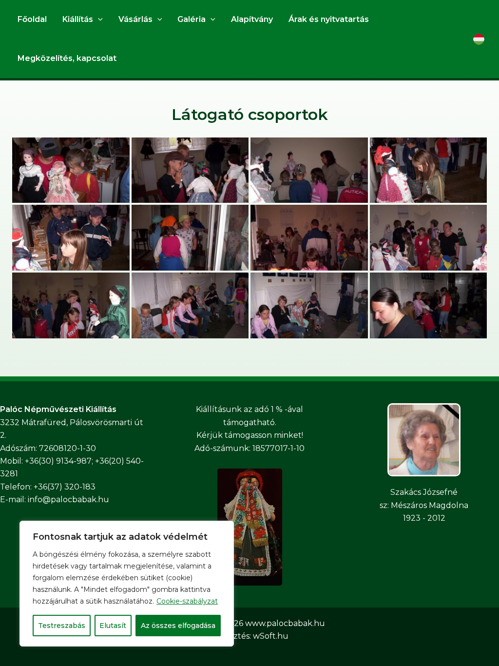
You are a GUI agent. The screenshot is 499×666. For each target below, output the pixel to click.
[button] (98, 19)
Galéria (191, 19)
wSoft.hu (270, 636)
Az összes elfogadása (178, 625)
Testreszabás (61, 625)
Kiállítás (77, 19)
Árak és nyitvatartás (328, 19)
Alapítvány (252, 19)
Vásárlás (135, 19)
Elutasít (112, 625)
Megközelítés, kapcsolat (67, 58)
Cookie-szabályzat (187, 601)
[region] (126, 583)
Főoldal (32, 19)
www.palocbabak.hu (285, 623)
